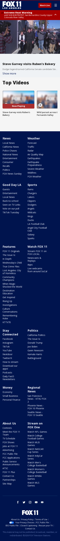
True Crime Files (11, 266)
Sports (32, 185)
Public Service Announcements (11, 463)
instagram (30, 502)
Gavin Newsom (35, 350)
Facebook (8, 338)
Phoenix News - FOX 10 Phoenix (36, 407)
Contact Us (8, 475)
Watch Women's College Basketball (37, 471)
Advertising (8, 450)
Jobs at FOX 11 (10, 446)
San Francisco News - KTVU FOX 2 (37, 398)
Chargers (32, 193)
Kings (30, 216)
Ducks (31, 220)
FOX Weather (34, 176)
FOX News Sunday (12, 173)
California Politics (36, 335)
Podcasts (7, 372)
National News (10, 154)
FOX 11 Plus (9, 472)
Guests (6, 189)
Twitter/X (7, 358)
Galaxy (31, 234)
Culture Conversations (10, 310)
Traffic (31, 146)
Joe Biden (32, 346)
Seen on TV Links (11, 204)
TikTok (6, 346)
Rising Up (7, 301)
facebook (17, 502)
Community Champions (9, 278)
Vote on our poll (11, 208)
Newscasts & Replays (34, 259)
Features (9, 246)
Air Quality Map (35, 154)
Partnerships (9, 479)
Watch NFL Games (37, 431)
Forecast (32, 142)
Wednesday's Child (12, 262)
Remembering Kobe (10, 317)
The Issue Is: (9, 254)
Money (7, 387)
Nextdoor (7, 354)
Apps (30, 264)
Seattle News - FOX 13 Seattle (35, 414)
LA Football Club (36, 223)
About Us (9, 423)
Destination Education (9, 292)
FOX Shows (8, 442)
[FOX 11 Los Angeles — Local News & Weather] (12, 5)
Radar (31, 150)
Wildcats (32, 212)
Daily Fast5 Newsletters (9, 378)
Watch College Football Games (36, 437)
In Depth (7, 258)
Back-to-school (10, 200)
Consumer (8, 162)
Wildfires (32, 172)
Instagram (8, 342)
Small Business (10, 395)
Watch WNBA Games (35, 477)
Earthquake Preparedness (35, 164)
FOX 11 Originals (11, 251)
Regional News (34, 389)
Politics (6, 169)
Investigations (10, 304)
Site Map (7, 483)
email (42, 502)
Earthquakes (34, 158)
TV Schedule (9, 438)
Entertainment (10, 158)
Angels (31, 208)
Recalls (6, 165)
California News (11, 146)
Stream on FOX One (35, 425)
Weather (34, 138)
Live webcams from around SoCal (37, 270)
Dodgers (32, 204)
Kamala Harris (35, 354)
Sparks (31, 238)
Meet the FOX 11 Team (11, 433)
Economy (7, 392)
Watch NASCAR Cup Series (36, 450)
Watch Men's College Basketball (37, 464)
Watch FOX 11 (37, 246)
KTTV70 (7, 322)
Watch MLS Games (33, 484)
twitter (24, 502)
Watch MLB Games (34, 444)
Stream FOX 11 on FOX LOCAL (37, 253)
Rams (30, 189)
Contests (7, 427)
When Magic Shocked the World (12, 285)
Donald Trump (35, 342)
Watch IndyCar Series (35, 457)
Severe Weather (36, 168)
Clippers (32, 200)
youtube (36, 502)
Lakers (31, 197)
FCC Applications (11, 457)
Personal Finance (11, 399)
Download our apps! (10, 367)
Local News (9, 142)
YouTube (7, 350)
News (7, 138)
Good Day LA (12, 185)
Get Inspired (9, 297)
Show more (9, 73)
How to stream (10, 361)
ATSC (5, 468)
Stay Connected (10, 332)
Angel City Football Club (37, 229)
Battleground (34, 358)
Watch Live (45, 5)
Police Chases (10, 150)
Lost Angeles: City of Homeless (12, 272)
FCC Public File (10, 453)
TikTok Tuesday (11, 212)
